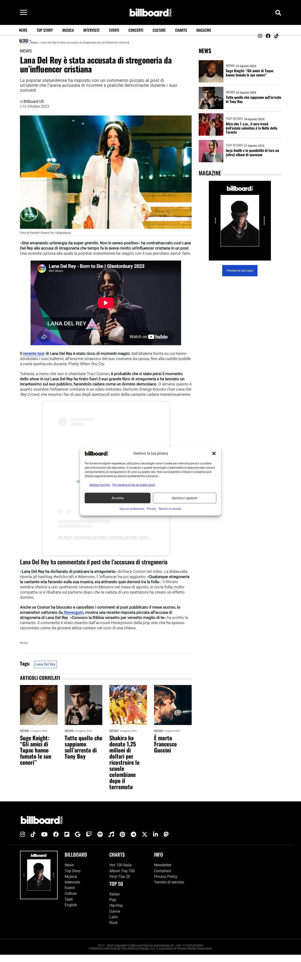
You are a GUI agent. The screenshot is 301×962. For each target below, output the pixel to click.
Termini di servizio (169, 882)
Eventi (114, 30)
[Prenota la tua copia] (240, 221)
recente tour (34, 353)
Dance (114, 911)
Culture (159, 30)
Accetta (117, 498)
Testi (69, 899)
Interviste (91, 30)
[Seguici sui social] (259, 36)
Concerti (135, 30)
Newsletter (162, 865)
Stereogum (73, 612)
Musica (68, 30)
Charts (181, 30)
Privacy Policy (165, 876)
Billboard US (34, 101)
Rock (113, 922)
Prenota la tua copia (240, 271)
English (71, 905)
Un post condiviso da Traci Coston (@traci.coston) (106, 537)
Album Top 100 (122, 870)
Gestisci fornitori (99, 485)
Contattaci (162, 870)
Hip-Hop (116, 905)
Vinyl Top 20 (119, 876)
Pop (112, 900)
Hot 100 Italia (120, 865)
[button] (214, 453)
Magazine (203, 30)
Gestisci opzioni (184, 498)
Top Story (45, 30)
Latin (113, 917)
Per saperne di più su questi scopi (133, 485)
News (23, 30)
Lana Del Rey (45, 664)
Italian (114, 894)
